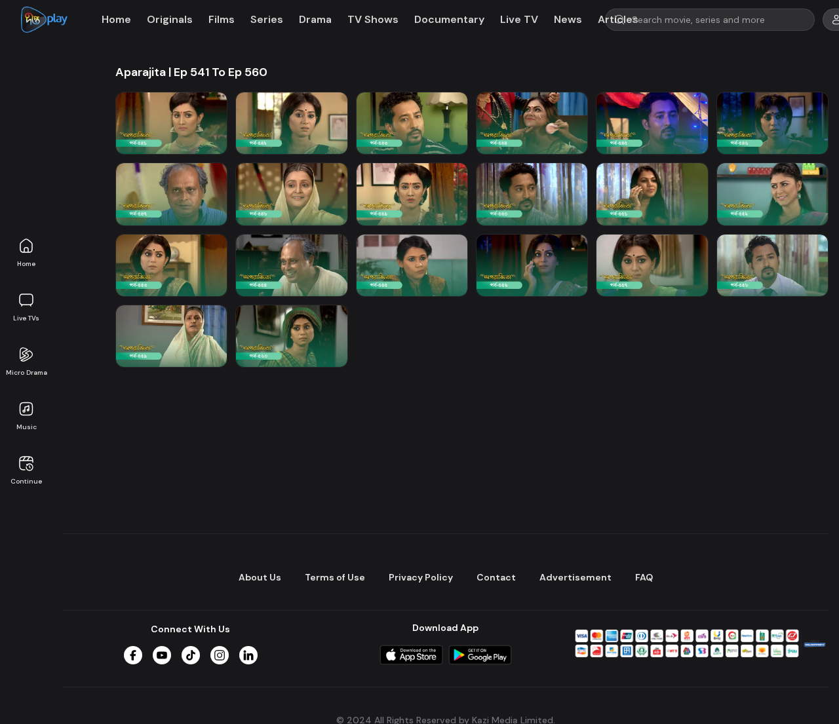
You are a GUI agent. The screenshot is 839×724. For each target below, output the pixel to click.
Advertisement (575, 577)
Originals (170, 19)
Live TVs (26, 318)
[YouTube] (162, 655)
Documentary (449, 19)
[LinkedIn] (248, 655)
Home (26, 263)
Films (221, 19)
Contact (496, 577)
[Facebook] (133, 655)
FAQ (644, 577)
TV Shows (373, 19)
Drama (315, 19)
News (568, 19)
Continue (26, 481)
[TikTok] (191, 655)
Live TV (519, 19)
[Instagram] (219, 655)
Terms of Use (335, 577)
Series (266, 19)
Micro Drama (26, 372)
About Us (260, 577)
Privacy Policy (421, 577)
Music (26, 427)
